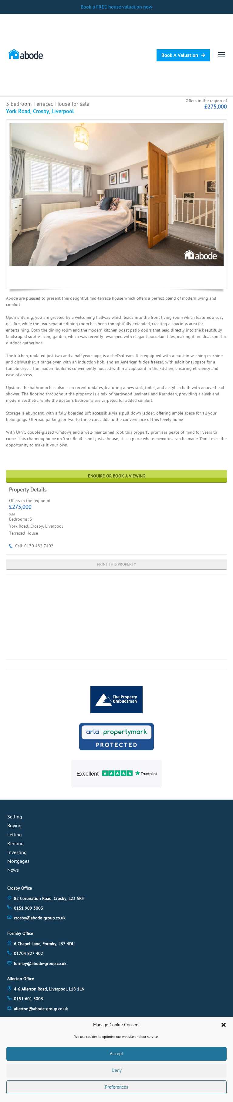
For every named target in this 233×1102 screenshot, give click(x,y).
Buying (14, 825)
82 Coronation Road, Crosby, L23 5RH (49, 898)
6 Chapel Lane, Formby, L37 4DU (44, 943)
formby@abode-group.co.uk (40, 963)
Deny (117, 1070)
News (13, 870)
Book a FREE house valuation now (116, 7)
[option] (116, 194)
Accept (116, 1053)
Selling (14, 817)
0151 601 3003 (28, 998)
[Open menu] (221, 54)
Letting (14, 835)
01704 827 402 (28, 953)
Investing (17, 852)
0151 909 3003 (28, 908)
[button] (224, 1025)
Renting (15, 843)
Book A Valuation (179, 55)
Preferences (116, 1087)
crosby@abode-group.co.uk (40, 918)
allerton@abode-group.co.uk (41, 1008)
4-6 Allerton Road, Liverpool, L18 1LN (49, 989)
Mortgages (18, 861)
